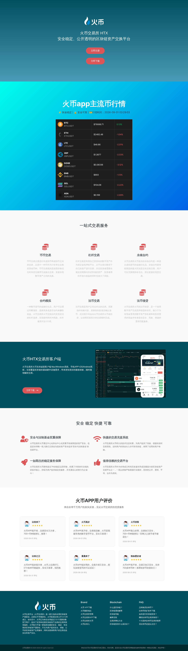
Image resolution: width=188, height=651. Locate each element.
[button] (95, 50)
